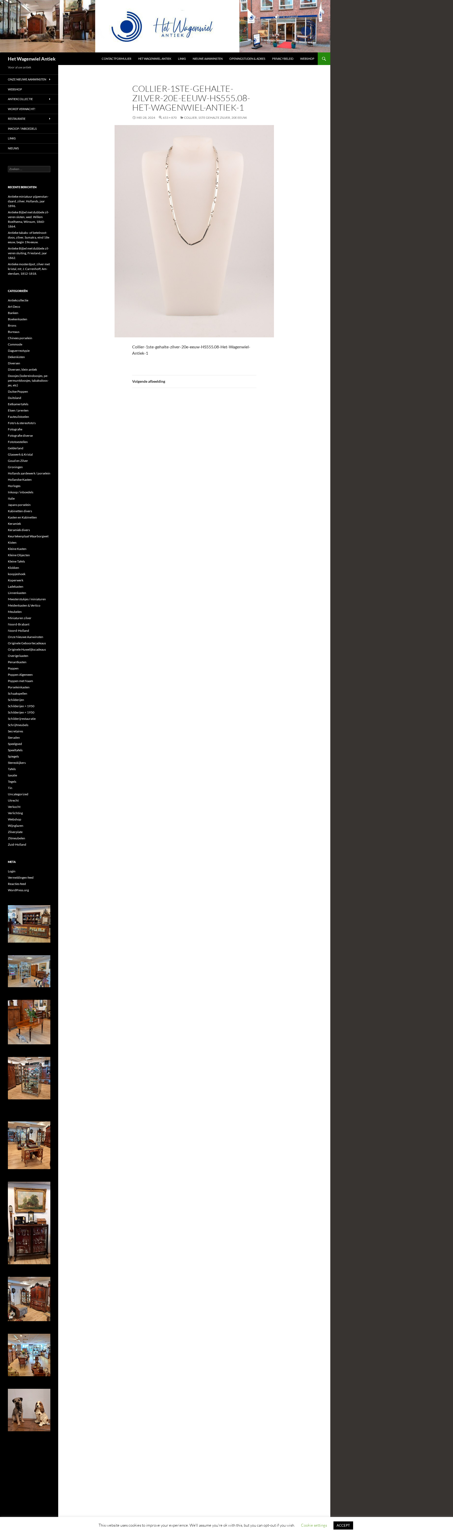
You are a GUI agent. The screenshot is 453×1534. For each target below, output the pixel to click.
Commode (15, 344)
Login (11, 871)
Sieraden (14, 737)
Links (182, 58)
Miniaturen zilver (19, 618)
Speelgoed (15, 744)
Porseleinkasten (19, 687)
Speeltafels (15, 750)
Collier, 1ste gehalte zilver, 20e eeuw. (215, 118)
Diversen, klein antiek (22, 369)
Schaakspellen (17, 693)
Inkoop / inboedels (22, 128)
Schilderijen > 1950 (21, 706)
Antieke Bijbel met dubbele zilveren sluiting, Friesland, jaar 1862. (28, 253)
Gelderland (15, 448)
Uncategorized (18, 794)
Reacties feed (17, 884)
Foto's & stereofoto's (22, 423)
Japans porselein (19, 505)
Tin (10, 788)
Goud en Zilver (18, 461)
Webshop (307, 58)
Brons (12, 325)
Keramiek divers (19, 530)
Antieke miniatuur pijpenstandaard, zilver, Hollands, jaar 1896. (28, 201)
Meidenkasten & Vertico (24, 605)
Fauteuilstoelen (18, 417)
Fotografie (15, 429)
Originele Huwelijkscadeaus (27, 649)
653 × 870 (170, 118)
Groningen (15, 467)
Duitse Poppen (18, 391)
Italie (11, 498)
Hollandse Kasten (20, 480)
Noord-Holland (18, 631)
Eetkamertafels (18, 404)
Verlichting (15, 813)
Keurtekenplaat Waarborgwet (28, 536)
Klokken (13, 568)
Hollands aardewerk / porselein (29, 473)
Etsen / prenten (18, 410)
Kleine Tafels (16, 561)
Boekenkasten (17, 319)
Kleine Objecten (19, 555)
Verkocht (14, 807)
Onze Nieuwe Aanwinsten (27, 79)
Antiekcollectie (20, 99)
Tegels (12, 782)
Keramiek (14, 524)
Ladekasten (15, 586)
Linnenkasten (17, 593)
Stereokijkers (17, 763)
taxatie (12, 775)
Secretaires (15, 731)
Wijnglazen (15, 826)
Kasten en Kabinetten (22, 517)
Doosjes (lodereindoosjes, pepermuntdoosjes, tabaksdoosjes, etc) (28, 380)
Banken (13, 313)
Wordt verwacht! (21, 109)
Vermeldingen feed (21, 877)
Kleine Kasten (17, 549)
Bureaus (13, 332)
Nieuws (13, 148)
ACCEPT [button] (343, 1525)
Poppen (13, 668)
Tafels (12, 769)
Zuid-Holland (17, 844)
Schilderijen (16, 700)
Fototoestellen (18, 442)
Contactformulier (116, 58)
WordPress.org (18, 890)
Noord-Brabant (18, 624)
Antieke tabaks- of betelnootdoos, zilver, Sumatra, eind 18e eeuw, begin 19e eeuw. (28, 237)
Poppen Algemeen (20, 675)
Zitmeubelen (16, 838)
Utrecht (13, 800)
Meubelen (15, 612)
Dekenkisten (16, 357)
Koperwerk (15, 580)
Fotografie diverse (20, 435)
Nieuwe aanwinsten (208, 58)
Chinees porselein (20, 338)
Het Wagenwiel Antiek (32, 59)
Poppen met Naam (20, 681)
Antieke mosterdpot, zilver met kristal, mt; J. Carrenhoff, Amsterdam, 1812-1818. (29, 269)
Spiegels (13, 756)
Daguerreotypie (19, 351)
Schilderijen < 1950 (21, 712)
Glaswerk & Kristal (20, 454)
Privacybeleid (282, 58)
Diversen (14, 363)
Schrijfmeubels (18, 725)
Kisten (12, 542)
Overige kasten (18, 656)
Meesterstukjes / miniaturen (27, 599)
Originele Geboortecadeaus (27, 643)
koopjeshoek (16, 574)
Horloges (14, 486)
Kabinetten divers (20, 511)
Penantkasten (17, 662)
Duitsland (14, 398)
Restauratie (16, 118)
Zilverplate (15, 832)
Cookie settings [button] (314, 1525)
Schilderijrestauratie (22, 719)
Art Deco (14, 307)
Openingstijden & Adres (247, 58)
